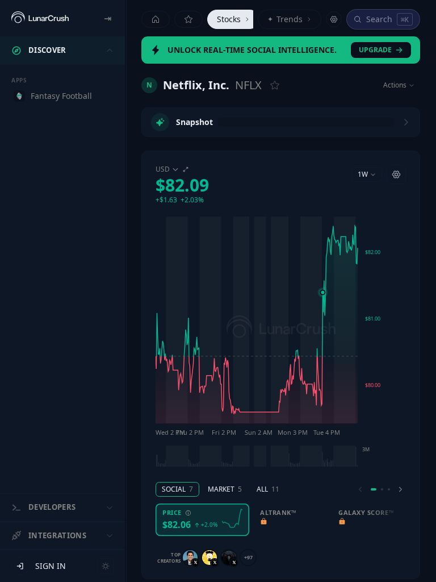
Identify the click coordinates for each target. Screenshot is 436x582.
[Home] (155, 19)
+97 (248, 557)
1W (363, 174)
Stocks (229, 19)
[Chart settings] (396, 174)
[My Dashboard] (188, 19)
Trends (285, 19)
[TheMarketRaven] (228, 557)
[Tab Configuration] (334, 19)
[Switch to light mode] (106, 566)
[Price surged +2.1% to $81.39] (322, 292)
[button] (182, 185)
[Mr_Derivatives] (209, 557)
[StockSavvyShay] (190, 557)
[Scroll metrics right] (400, 489)
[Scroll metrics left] (360, 489)
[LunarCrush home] (40, 18)
